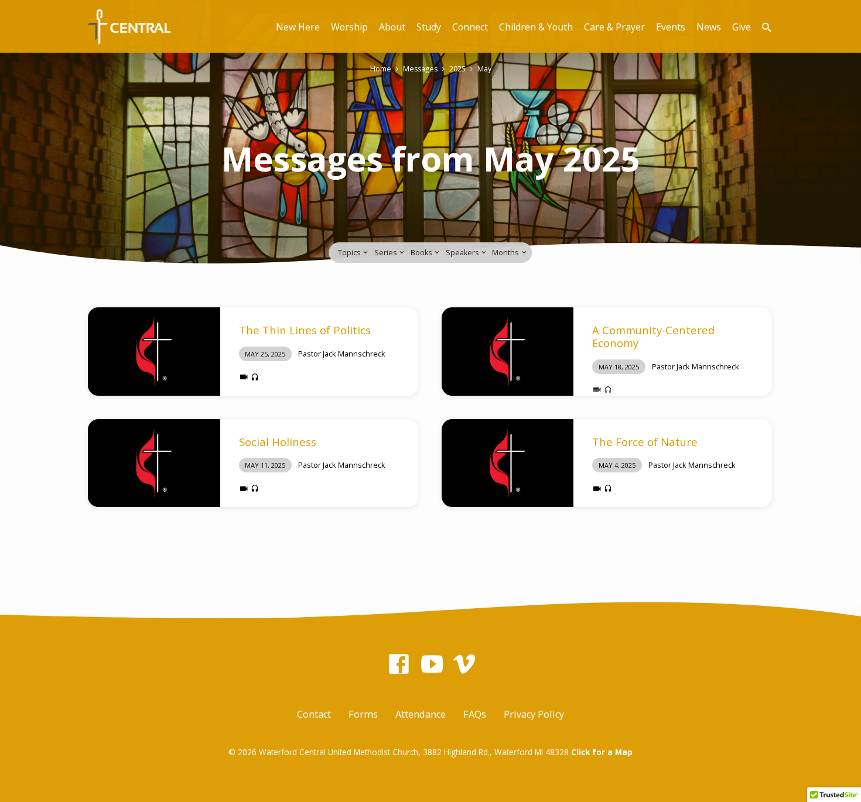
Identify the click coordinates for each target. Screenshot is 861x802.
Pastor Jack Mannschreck (341, 353)
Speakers (463, 253)
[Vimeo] (464, 663)
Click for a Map (602, 752)
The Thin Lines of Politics (305, 330)
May (484, 69)
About (392, 26)
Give (741, 26)
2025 (457, 69)
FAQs (474, 714)
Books (422, 253)
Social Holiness (277, 441)
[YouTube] (432, 663)
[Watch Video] (244, 376)
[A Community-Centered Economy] (508, 351)
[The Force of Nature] (508, 463)
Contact (314, 714)
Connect (470, 26)
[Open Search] (766, 27)
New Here (298, 26)
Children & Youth (536, 26)
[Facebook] (398, 663)
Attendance (420, 714)
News (708, 26)
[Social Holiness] (154, 463)
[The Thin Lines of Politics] (154, 351)
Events (670, 26)
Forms (363, 714)
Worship (349, 26)
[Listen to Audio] (255, 377)
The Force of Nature (645, 441)
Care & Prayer (614, 26)
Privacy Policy (534, 714)
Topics (350, 253)
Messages (420, 69)
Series (386, 253)
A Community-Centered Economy (653, 336)
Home (380, 69)
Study (428, 26)
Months (506, 253)
